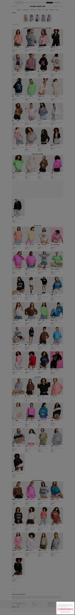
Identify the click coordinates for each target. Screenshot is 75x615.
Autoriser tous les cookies (65, 609)
